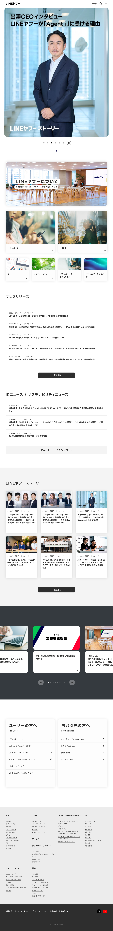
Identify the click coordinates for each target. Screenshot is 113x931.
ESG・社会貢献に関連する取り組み (17, 888)
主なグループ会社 (11, 838)
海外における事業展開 (13, 840)
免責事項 (53, 911)
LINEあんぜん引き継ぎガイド (21, 773)
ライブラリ (88, 838)
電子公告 (8, 849)
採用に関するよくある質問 (40, 888)
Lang (94, 4)
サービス (35, 839)
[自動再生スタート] (64, 682)
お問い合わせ (64, 911)
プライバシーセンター (18, 739)
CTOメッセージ (37, 851)
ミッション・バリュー (12, 824)
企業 (7, 815)
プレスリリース (36, 821)
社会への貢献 (10, 885)
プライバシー (62, 826)
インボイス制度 (67, 759)
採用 (34, 868)
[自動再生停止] (69, 143)
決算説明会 (88, 829)
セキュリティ (62, 829)
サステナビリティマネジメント (15, 877)
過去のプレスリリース (38, 832)
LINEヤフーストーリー (39, 824)
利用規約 (9, 911)
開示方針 (87, 843)
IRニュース (45, 450)
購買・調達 (65, 752)
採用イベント (36, 893)
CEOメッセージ (11, 829)
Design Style (36, 859)
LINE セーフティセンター (19, 752)
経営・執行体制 (10, 832)
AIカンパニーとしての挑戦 (40, 885)
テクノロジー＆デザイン (42, 845)
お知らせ (35, 829)
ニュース (35, 815)
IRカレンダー (89, 827)
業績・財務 (88, 832)
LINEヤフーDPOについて (66, 841)
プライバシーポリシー (22, 911)
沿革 (7, 843)
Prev (41, 682)
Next (72, 682)
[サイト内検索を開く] (101, 3)
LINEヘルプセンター (17, 766)
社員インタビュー (37, 890)
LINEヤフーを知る (38, 879)
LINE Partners (68, 746)
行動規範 (8, 827)
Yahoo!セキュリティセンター (20, 746)
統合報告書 (88, 846)
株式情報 (87, 835)
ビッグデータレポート (38, 827)
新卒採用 (35, 877)
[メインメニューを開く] (106, 3)
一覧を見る (56, 375)
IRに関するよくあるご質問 (93, 840)
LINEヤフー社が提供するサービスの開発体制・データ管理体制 (69, 833)
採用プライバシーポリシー (40, 896)
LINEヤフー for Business (72, 739)
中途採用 (35, 874)
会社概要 (8, 821)
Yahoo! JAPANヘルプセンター (22, 759)
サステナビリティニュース (13, 879)
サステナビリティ (63, 450)
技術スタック (36, 862)
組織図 (8, 835)
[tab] (44, 143)
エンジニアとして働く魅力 (40, 882)
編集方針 (8, 890)
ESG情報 (9, 882)
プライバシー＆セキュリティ (69, 815)
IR (86, 815)
